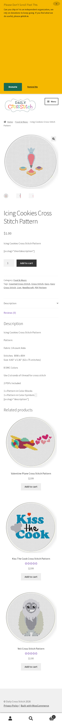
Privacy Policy (11, 705)
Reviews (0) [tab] (10, 312)
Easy (47, 283)
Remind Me (32, 86)
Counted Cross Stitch (19, 283)
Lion (19, 287)
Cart (47, 715)
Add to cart (26, 263)
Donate (13, 86)
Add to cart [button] (31, 486)
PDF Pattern (41, 287)
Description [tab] (10, 303)
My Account (10, 718)
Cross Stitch (37, 283)
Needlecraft (28, 287)
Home (10, 121)
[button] (53, 138)
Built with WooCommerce (35, 705)
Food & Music (21, 121)
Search (31, 718)
